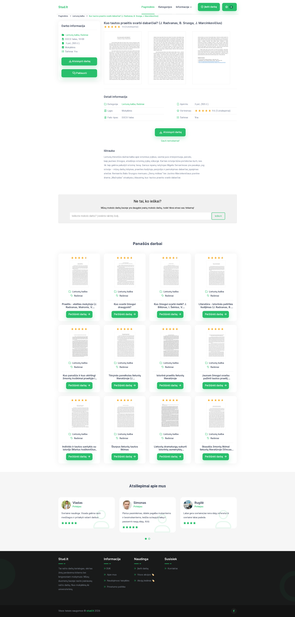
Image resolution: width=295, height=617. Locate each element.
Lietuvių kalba (79, 16)
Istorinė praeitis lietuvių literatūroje (170, 377)
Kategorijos (165, 6)
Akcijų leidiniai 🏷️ (146, 580)
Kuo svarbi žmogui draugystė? (125, 305)
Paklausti (81, 73)
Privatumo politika (115, 586)
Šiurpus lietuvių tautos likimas (124, 448)
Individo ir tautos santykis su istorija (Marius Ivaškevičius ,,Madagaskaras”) (79, 448)
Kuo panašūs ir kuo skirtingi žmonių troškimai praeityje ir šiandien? (79, 377)
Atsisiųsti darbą (80, 61)
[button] (146, 539)
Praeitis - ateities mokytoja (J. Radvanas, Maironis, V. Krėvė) (79, 305)
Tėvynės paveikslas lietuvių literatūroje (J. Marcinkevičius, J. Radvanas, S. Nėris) (125, 377)
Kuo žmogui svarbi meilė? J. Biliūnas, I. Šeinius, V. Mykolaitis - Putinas (170, 305)
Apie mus (111, 574)
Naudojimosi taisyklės (117, 580)
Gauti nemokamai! (170, 140)
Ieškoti (218, 216)
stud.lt (90, 610)
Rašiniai (84, 35)
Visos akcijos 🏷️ (145, 574)
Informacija (182, 6)
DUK (108, 568)
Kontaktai (172, 568)
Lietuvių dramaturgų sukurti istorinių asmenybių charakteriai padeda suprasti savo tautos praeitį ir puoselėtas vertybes (170, 448)
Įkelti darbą (210, 6)
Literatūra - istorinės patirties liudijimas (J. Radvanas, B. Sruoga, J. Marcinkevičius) (216, 305)
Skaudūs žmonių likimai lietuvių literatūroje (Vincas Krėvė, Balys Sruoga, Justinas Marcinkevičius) (216, 448)
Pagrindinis (148, 6)
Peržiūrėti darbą (78, 314)
